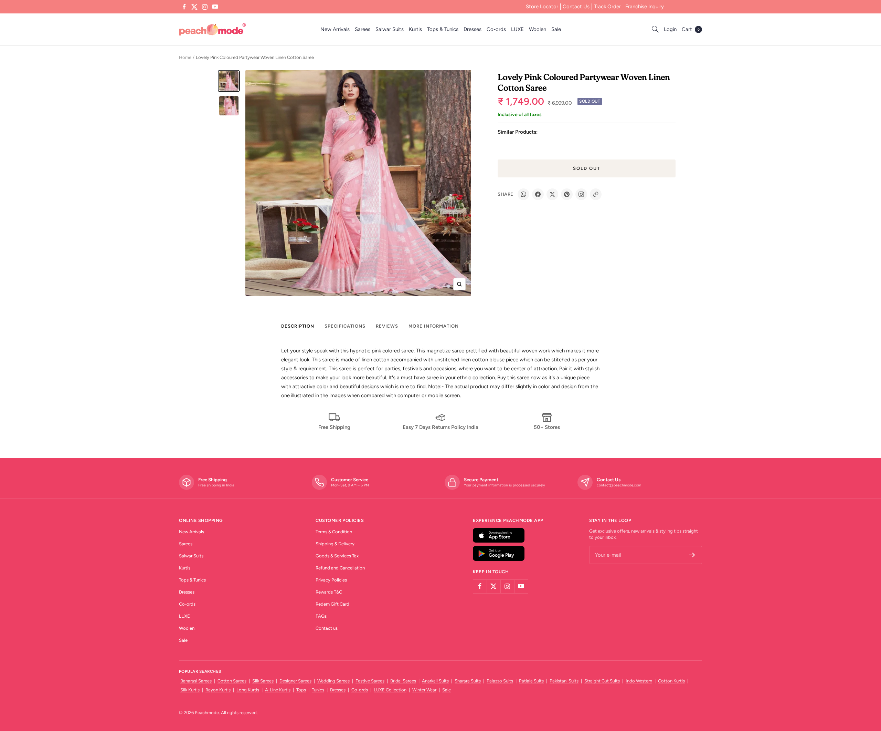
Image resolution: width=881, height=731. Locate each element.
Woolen (537, 29)
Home (185, 57)
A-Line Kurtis (277, 689)
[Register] (692, 555)
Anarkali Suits (435, 680)
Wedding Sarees (333, 680)
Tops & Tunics (442, 29)
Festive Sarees (369, 680)
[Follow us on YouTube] (215, 7)
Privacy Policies (331, 580)
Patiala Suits (531, 680)
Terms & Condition (334, 531)
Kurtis (415, 29)
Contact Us (576, 6)
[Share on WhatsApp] (523, 194)
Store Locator (542, 6)
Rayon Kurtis (218, 689)
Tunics (318, 689)
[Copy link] (596, 194)
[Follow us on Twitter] (194, 7)
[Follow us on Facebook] (184, 7)
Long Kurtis (247, 689)
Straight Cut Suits (602, 680)
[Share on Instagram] (581, 194)
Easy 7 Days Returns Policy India (440, 427)
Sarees (362, 29)
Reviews (387, 326)
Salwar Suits (389, 29)
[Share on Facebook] (538, 194)
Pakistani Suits (564, 680)
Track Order (607, 6)
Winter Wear (424, 689)
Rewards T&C (329, 592)
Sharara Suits (468, 680)
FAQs (321, 616)
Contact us (327, 628)
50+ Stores (547, 427)
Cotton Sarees (231, 680)
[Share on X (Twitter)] (552, 194)
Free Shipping (334, 427)
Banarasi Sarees (196, 680)
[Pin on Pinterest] (567, 194)
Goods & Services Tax (337, 555)
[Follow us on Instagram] (205, 7)
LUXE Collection (390, 689)
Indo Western (639, 680)
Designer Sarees (295, 680)
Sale (556, 29)
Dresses (472, 29)
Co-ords (496, 29)
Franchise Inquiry (644, 6)
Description (297, 326)
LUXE (517, 29)
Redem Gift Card (332, 604)
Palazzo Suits (500, 680)
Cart (691, 29)
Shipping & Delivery (335, 543)
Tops (301, 689)
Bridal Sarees (403, 680)
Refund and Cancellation (340, 567)
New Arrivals (335, 29)
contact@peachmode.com (619, 485)
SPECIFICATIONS (345, 326)
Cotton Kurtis (671, 680)
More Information (433, 326)
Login (670, 29)
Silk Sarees (263, 680)
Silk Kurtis (190, 689)
